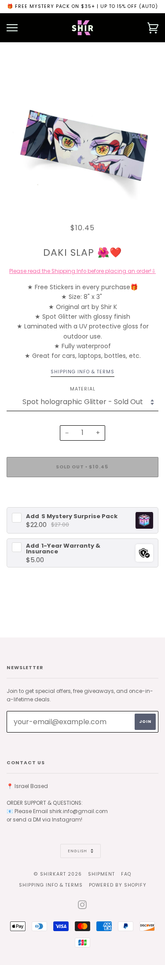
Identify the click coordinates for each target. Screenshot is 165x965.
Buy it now (83, 493)
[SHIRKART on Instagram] (82, 906)
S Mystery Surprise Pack (71, 516)
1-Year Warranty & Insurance (63, 548)
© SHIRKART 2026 (58, 874)
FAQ (126, 874)
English (78, 851)
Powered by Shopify (118, 885)
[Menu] (12, 27)
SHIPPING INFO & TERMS (51, 885)
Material (82, 389)
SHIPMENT (101, 874)
